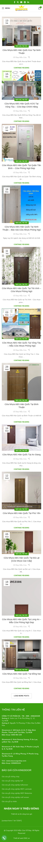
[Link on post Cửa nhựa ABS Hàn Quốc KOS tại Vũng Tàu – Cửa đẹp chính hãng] (21, 85)
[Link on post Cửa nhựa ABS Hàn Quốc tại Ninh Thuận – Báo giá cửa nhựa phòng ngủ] (21, 204)
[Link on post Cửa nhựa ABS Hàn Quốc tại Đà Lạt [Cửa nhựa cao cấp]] (21, 542)
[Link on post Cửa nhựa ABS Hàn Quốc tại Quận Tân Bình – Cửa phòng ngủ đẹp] (21, 142)
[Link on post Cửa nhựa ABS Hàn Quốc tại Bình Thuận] (21, 381)
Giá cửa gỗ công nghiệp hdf (12, 781)
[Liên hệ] (4, 838)
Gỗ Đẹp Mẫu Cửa (20, 57)
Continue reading (21, 68)
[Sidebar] (3, 256)
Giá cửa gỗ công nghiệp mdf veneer (15, 797)
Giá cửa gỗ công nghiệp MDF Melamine (17, 793)
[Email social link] (21, 2)
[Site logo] (21, 8)
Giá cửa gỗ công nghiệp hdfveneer (15, 785)
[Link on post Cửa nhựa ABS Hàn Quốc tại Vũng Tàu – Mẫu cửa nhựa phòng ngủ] (21, 323)
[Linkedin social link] (28, 2)
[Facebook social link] (14, 2)
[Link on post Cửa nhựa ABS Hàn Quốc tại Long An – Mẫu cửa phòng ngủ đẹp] (21, 597)
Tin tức (24, 46)
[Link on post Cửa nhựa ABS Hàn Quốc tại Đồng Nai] (21, 654)
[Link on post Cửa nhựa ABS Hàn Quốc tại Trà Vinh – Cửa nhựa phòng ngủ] (21, 265)
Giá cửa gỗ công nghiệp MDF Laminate (17, 789)
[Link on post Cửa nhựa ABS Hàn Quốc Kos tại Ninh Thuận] (21, 31)
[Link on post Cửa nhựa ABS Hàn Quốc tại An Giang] (21, 437)
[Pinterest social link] (25, 2)
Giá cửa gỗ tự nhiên (9, 801)
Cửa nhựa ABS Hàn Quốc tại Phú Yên (21, 513)
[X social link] (17, 2)
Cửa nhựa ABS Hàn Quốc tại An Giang (21, 454)
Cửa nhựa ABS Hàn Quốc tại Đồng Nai (21, 674)
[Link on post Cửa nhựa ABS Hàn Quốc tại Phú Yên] (21, 490)
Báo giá (18, 46)
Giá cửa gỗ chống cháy (10, 776)
